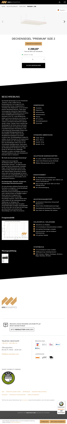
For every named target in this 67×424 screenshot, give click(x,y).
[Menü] (65, 2)
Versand (5, 394)
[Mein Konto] (59, 2)
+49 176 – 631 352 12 (9, 343)
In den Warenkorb (33, 65)
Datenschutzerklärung (17, 394)
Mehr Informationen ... (16, 422)
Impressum (26, 391)
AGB (3, 391)
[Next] (64, 22)
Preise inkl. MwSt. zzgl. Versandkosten (33, 51)
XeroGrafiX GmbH (31, 412)
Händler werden (33, 394)
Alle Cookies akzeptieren (57, 421)
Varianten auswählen (33, 43)
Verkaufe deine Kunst (13, 391)
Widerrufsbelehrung (39, 391)
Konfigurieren (44, 421)
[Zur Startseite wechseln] (11, 2)
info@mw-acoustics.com (10, 354)
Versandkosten (25, 400)
